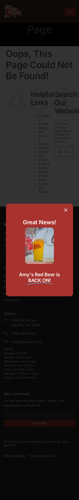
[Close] (65, 210)
